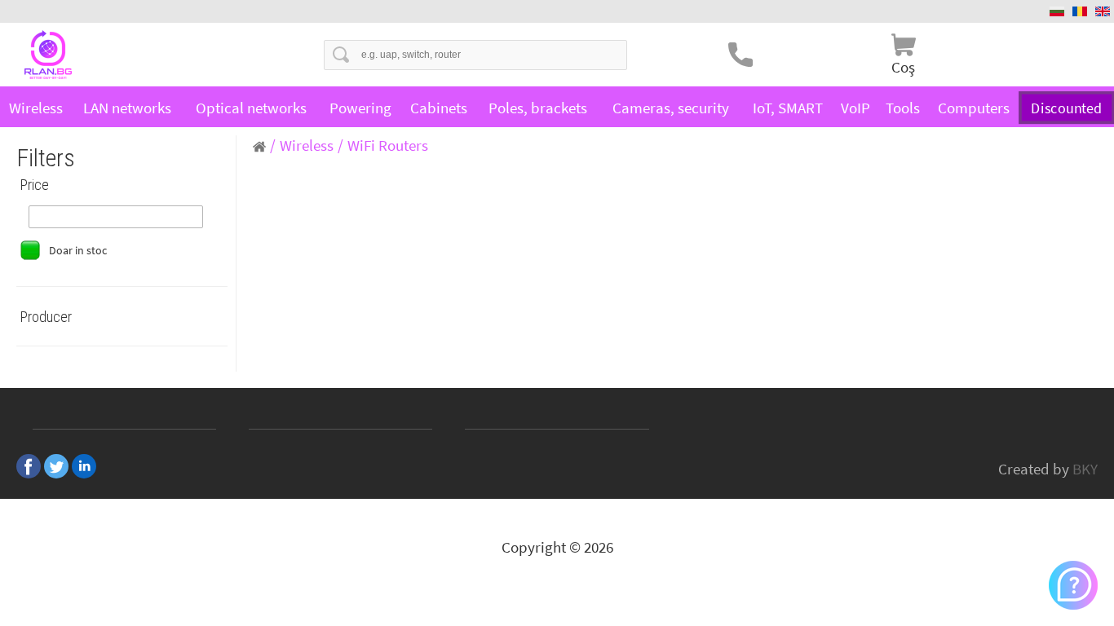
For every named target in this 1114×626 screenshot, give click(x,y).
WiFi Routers (387, 145)
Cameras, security (670, 107)
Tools (903, 107)
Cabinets (438, 107)
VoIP (855, 107)
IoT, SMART (788, 107)
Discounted (1067, 107)
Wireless (36, 107)
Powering (360, 107)
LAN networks (127, 107)
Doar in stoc (78, 250)
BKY (1085, 468)
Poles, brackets (537, 107)
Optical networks (251, 107)
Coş (903, 67)
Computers (974, 107)
